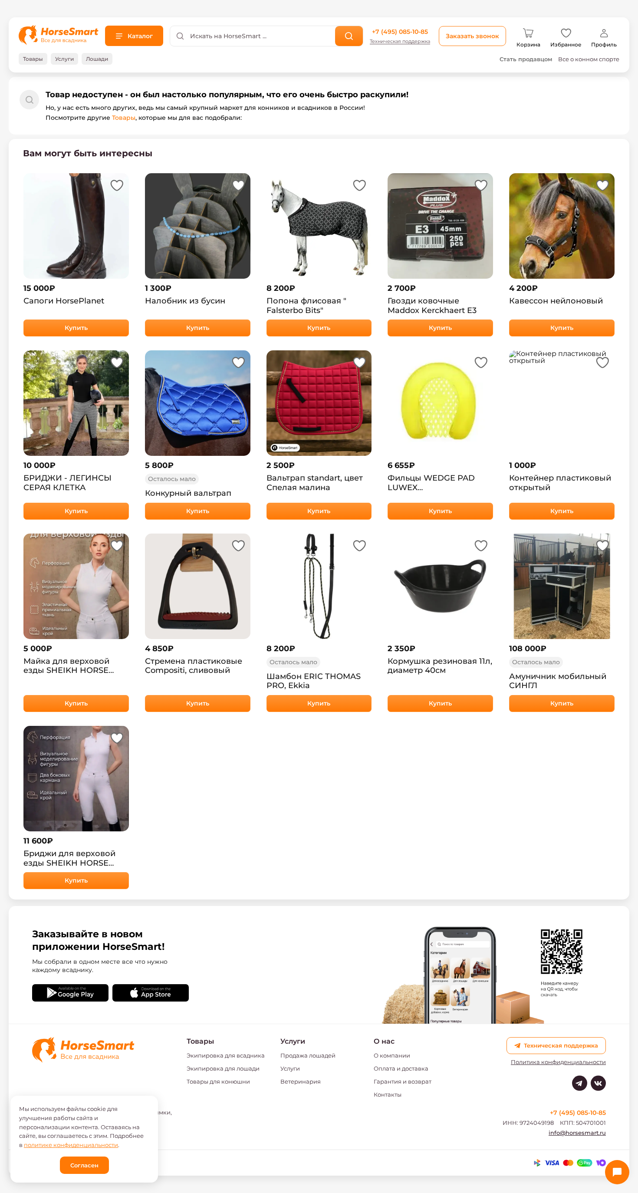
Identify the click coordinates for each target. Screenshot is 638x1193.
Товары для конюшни (218, 1081)
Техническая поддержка (400, 41)
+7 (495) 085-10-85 (400, 32)
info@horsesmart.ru (577, 1132)
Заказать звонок (472, 36)
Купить (76, 328)
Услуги (290, 1068)
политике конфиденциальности (71, 1144)
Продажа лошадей (307, 1055)
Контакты (387, 1094)
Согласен (84, 1165)
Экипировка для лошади (223, 1068)
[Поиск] (349, 36)
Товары (123, 118)
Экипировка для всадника (226, 1055)
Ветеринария (300, 1081)
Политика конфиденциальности (558, 1062)
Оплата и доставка (401, 1068)
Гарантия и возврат (402, 1081)
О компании (392, 1055)
